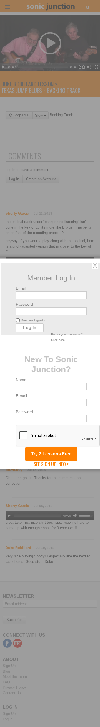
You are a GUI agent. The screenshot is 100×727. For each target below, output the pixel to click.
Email (21, 288)
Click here (58, 339)
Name (21, 379)
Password (24, 304)
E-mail (21, 395)
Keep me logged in (33, 320)
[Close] (95, 265)
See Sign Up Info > (51, 463)
